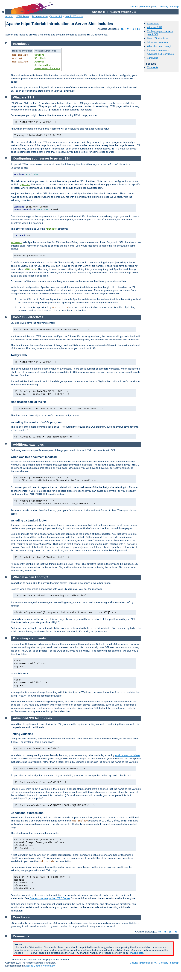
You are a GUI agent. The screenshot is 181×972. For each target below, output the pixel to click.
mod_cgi (17, 58)
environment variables (127, 755)
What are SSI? (154, 27)
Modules (134, 6)
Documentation (40, 16)
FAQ (154, 6)
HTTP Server (22, 16)
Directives (145, 6)
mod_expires (20, 61)
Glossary (163, 6)
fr (127, 29)
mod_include (20, 54)
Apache (9, 16)
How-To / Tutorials (74, 16)
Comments (152, 67)
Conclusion (152, 57)
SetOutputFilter (45, 65)
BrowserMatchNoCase (47, 68)
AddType (39, 61)
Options (39, 54)
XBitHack (40, 58)
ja (133, 29)
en (122, 29)
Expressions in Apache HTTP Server (50, 898)
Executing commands (158, 50)
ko (138, 29)
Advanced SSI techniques (160, 54)
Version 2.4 (56, 16)
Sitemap (174, 6)
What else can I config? (159, 46)
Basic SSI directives (157, 38)
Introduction (153, 23)
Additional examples (157, 42)
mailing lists (136, 952)
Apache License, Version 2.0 (40, 965)
